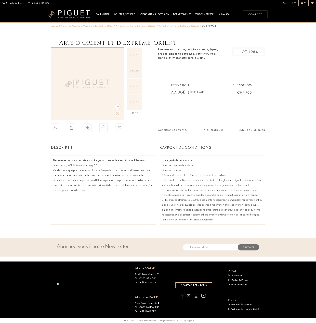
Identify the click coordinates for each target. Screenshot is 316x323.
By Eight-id (189, 320)
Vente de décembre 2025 (98, 26)
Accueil (55, 26)
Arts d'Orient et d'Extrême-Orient (136, 26)
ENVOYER (248, 247)
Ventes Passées (71, 26)
